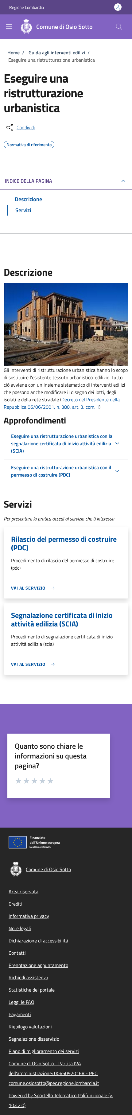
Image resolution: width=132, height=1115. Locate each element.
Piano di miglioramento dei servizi (44, 1051)
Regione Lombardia (26, 7)
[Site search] (119, 26)
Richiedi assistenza (28, 977)
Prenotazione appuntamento (38, 965)
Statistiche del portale (32, 989)
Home (13, 52)
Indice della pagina (28, 181)
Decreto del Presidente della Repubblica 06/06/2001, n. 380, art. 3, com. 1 (62, 403)
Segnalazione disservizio (34, 1039)
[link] (34, 588)
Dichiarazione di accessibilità (38, 940)
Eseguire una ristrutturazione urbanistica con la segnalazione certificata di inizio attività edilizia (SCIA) (61, 443)
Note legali (20, 928)
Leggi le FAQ (21, 1002)
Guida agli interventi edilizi (57, 52)
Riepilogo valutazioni (30, 1026)
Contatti (17, 953)
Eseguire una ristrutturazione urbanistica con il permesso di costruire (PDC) (61, 471)
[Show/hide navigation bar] (9, 26)
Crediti (15, 903)
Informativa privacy (29, 916)
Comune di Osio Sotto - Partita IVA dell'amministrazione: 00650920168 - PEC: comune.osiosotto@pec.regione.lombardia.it (54, 1073)
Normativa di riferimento (29, 143)
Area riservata (23, 891)
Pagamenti (20, 1014)
